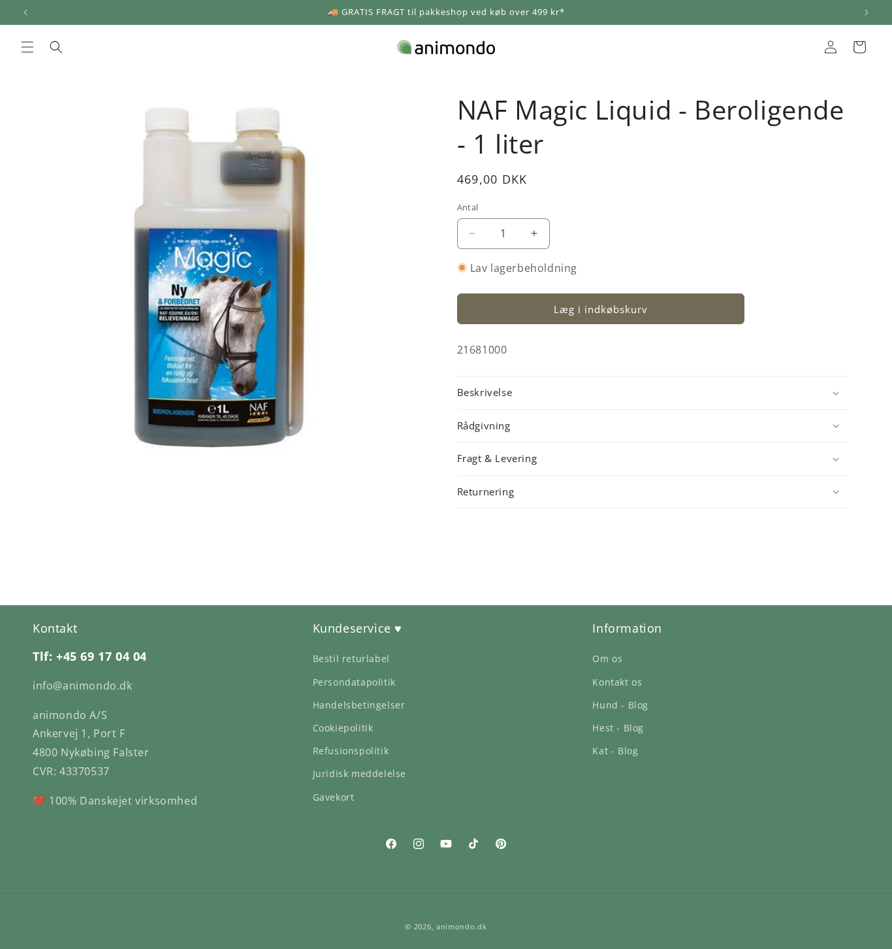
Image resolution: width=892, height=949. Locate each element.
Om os (607, 658)
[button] (27, 47)
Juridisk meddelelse (359, 773)
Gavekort (334, 797)
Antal (468, 207)
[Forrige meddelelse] (25, 12)
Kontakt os (617, 682)
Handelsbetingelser (359, 705)
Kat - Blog (615, 750)
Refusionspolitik (351, 750)
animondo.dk (461, 926)
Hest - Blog (618, 728)
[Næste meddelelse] (866, 12)
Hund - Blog (620, 705)
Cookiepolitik (343, 728)
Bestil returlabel (351, 658)
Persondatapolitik (354, 682)
